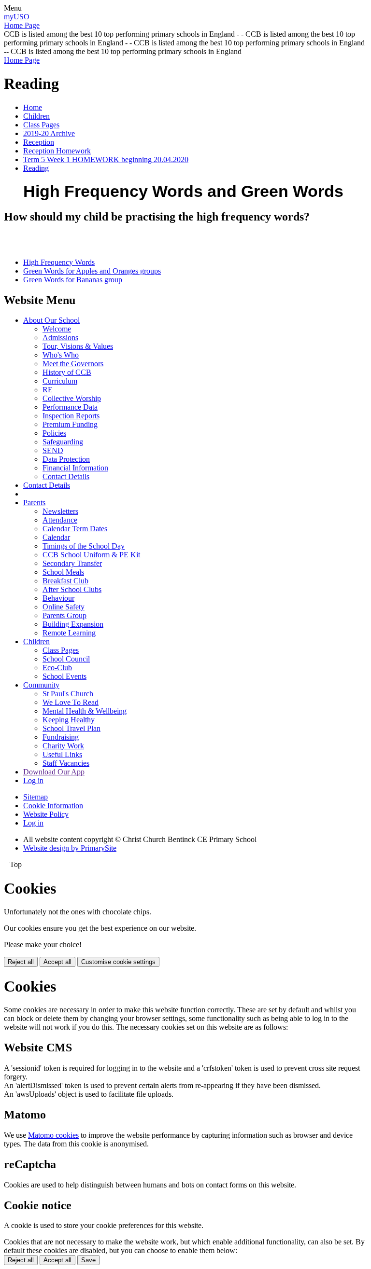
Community (41, 685)
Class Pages (41, 125)
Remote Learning (69, 633)
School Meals (63, 572)
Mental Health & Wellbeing (85, 711)
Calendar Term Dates (75, 528)
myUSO (16, 17)
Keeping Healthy (69, 720)
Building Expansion (73, 624)
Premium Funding (70, 424)
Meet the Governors (73, 363)
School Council (66, 659)
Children (36, 116)
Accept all (57, 962)
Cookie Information (53, 805)
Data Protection (66, 459)
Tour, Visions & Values (78, 346)
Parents (34, 502)
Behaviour (58, 598)
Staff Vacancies (66, 763)
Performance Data (70, 407)
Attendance (60, 520)
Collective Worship (72, 398)
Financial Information (75, 468)
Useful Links (62, 754)
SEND (53, 450)
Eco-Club (57, 667)
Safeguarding (63, 442)
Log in (33, 780)
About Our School (51, 320)
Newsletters (60, 511)
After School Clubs (72, 589)
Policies (54, 433)
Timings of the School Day (84, 546)
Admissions (60, 337)
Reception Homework (57, 151)
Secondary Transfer (72, 563)
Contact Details (66, 476)
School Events (64, 676)
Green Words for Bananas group (72, 280)
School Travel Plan (71, 728)
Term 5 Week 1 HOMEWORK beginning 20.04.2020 (105, 159)
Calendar (56, 537)
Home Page (22, 25)
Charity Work (63, 746)
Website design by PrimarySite (69, 848)
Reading (36, 168)
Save (88, 1260)
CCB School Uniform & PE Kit (91, 555)
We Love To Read (71, 702)
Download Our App (54, 772)
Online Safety (64, 607)
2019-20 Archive (49, 133)
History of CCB (67, 372)
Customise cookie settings (118, 962)
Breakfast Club (65, 581)
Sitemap (35, 797)
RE (48, 390)
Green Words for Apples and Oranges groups (92, 271)
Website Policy (46, 814)
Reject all (21, 962)
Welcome (57, 329)
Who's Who (61, 355)
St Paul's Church (68, 694)
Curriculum (60, 381)
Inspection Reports (71, 416)
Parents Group (64, 615)
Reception (38, 142)
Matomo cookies (53, 1135)
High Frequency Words (59, 262)
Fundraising (61, 737)
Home (32, 107)
